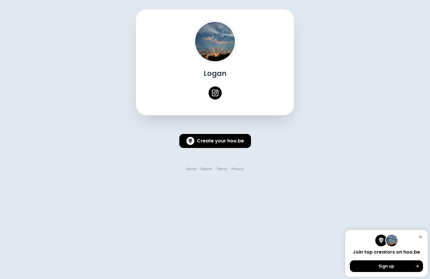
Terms (221, 169)
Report (206, 169)
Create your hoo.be (220, 140)
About (191, 169)
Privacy (237, 169)
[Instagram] (215, 93)
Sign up (386, 266)
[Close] (420, 237)
